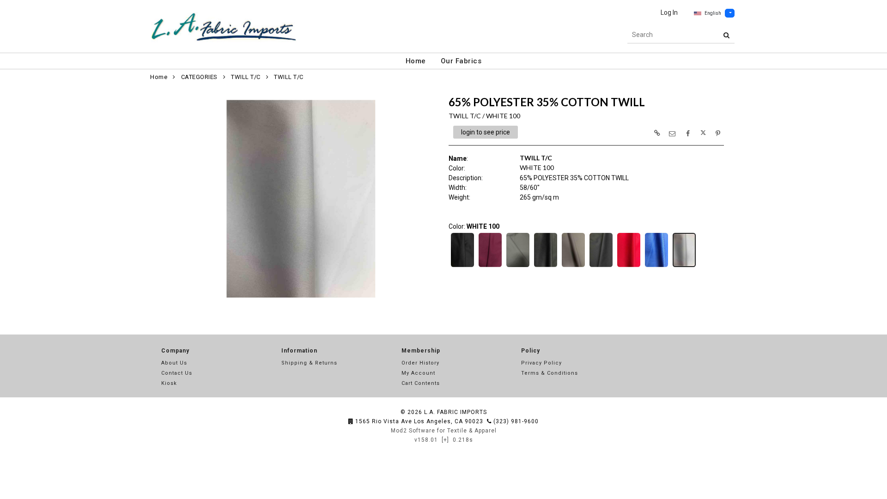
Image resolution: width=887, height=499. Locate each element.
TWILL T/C (246, 76)
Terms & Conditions (549, 373)
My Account (418, 373)
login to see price (485, 132)
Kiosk (169, 383)
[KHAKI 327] (573, 266)
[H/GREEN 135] (545, 266)
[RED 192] (629, 266)
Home (416, 61)
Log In (669, 12)
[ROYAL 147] (656, 266)
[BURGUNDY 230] (490, 266)
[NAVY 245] (601, 266)
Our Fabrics (461, 61)
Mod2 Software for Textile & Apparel (444, 430)
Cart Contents (420, 383)
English (713, 13)
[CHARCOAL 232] (518, 266)
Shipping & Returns (309, 363)
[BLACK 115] (462, 266)
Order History (420, 363)
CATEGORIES (199, 76)
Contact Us (176, 373)
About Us (174, 363)
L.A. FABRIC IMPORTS (455, 412)
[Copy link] (656, 133)
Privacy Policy (541, 363)
